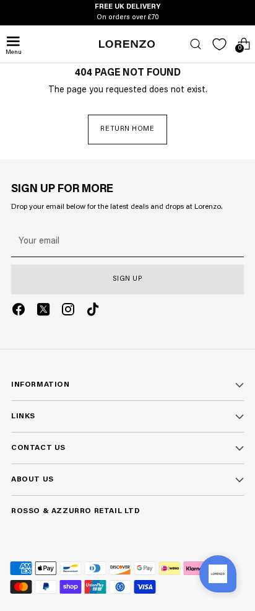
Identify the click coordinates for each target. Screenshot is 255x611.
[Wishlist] (219, 44)
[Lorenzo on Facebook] (18, 312)
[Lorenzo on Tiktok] (92, 312)
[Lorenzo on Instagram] (68, 312)
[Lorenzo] (127, 44)
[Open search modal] (195, 44)
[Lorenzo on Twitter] (43, 312)
